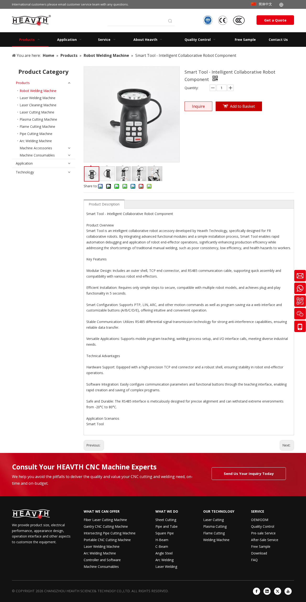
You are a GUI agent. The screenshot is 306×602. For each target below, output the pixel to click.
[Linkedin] (267, 591)
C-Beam (161, 546)
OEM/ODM (259, 519)
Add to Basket (242, 106)
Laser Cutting (213, 519)
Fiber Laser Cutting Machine (105, 519)
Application (24, 163)
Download (259, 553)
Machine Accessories (36, 148)
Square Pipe (164, 533)
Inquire (198, 106)
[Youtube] (288, 591)
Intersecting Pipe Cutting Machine (110, 533)
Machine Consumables (37, 155)
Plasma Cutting (215, 526)
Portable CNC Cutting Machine (107, 540)
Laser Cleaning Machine (38, 105)
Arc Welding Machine (36, 141)
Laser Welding (166, 566)
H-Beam (161, 540)
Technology (25, 172)
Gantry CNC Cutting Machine (106, 526)
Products (23, 83)
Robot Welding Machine (38, 90)
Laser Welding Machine (37, 98)
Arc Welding (164, 560)
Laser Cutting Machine (37, 112)
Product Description (104, 204)
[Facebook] (256, 591)
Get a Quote (275, 20)
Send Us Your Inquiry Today (249, 473)
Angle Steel (164, 553)
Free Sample (260, 546)
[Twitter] (277, 591)
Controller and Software (102, 560)
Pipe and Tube (166, 526)
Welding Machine (216, 540)
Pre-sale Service (263, 533)
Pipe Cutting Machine (36, 133)
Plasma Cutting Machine (38, 119)
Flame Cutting (214, 533)
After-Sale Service (264, 540)
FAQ (254, 560)
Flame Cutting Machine (37, 126)
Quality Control (262, 526)
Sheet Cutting (165, 519)
